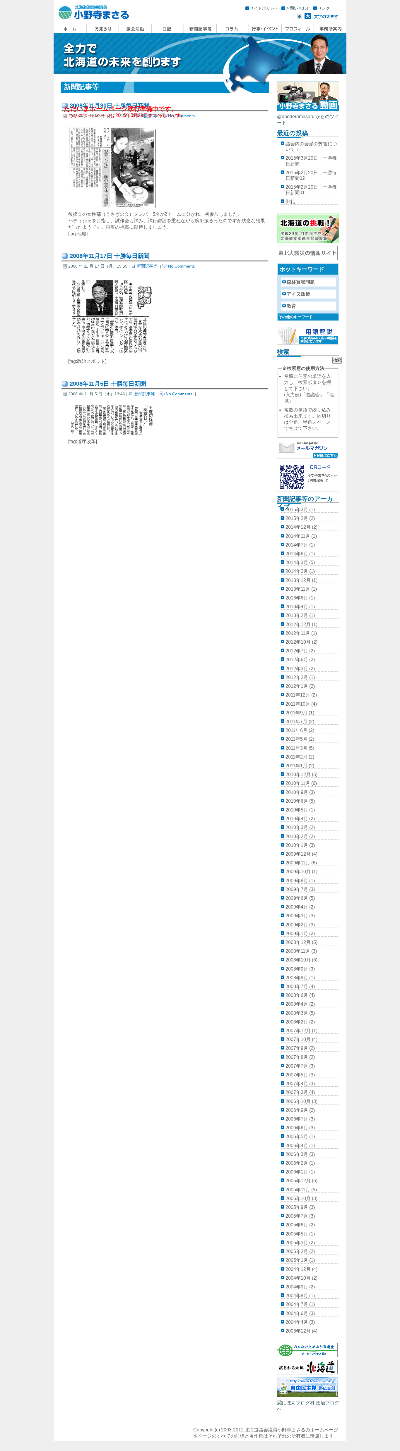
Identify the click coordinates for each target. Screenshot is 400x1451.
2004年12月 (298, 1269)
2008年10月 (298, 959)
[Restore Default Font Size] (326, 17)
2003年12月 (298, 1330)
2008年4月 (297, 1004)
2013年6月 (297, 597)
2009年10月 (298, 871)
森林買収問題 (301, 282)
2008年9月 (297, 968)
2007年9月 (297, 1048)
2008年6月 (297, 995)
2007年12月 (298, 1030)
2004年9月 (297, 1286)
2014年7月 (297, 544)
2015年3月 (297, 509)
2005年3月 (297, 1242)
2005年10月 (298, 1198)
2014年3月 (297, 562)
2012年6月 (297, 659)
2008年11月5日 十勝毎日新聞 (108, 383)
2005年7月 (297, 1216)
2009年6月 (297, 898)
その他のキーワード (295, 317)
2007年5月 (297, 1074)
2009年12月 (298, 854)
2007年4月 (297, 1083)
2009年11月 (298, 862)
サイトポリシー (264, 8)
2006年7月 (297, 1118)
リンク (324, 8)
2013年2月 (297, 615)
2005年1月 (297, 1260)
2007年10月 (298, 1039)
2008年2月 (297, 1021)
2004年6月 (297, 1313)
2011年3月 (296, 748)
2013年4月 (297, 606)
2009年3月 (297, 915)
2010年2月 (297, 836)
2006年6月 (297, 1127)
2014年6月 (297, 553)
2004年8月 (297, 1295)
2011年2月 (296, 756)
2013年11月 (298, 589)
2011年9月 (296, 712)
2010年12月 (298, 774)
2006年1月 (297, 1171)
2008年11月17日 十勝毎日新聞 (109, 256)
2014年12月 (298, 527)
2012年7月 (297, 650)
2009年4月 (297, 906)
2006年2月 (297, 1163)
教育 (291, 306)
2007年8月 (297, 1057)
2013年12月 (298, 580)
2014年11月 (298, 536)
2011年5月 (296, 739)
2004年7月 (297, 1304)
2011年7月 (296, 721)
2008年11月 (298, 951)
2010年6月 (297, 801)
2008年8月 (297, 977)
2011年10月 (298, 704)
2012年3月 (297, 668)
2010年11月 (298, 783)
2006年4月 (297, 1145)
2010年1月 (297, 845)
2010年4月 (297, 818)
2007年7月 (297, 1066)
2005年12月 (298, 1180)
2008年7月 (297, 986)
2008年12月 (298, 942)
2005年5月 (297, 1233)
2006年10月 (298, 1101)
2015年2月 (297, 518)
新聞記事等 (147, 266)
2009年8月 (297, 880)
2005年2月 (297, 1251)
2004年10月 (298, 1278)
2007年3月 (297, 1092)
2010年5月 (297, 809)
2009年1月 (297, 933)
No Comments (181, 266)
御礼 (290, 201)
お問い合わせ (298, 8)
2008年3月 (297, 1013)
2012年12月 (298, 624)
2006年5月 (297, 1136)
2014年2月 (297, 571)
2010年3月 (297, 827)
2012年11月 (298, 633)
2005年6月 (297, 1224)
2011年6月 (296, 730)
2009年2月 (297, 924)
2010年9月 (297, 792)
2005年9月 (297, 1207)
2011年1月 (296, 765)
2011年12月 (298, 694)
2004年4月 (297, 1322)
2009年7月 (297, 889)
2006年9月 (297, 1110)
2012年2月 (297, 677)
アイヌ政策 (298, 294)
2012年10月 (298, 642)
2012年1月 (297, 686)
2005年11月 (298, 1189)
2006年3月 (297, 1154)
